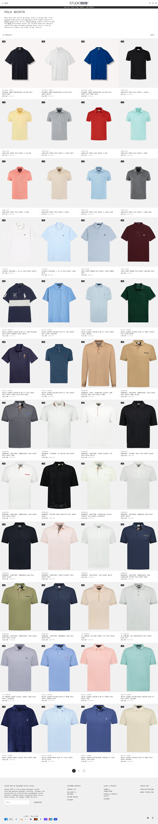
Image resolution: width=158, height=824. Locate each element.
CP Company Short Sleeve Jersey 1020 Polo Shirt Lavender (19, 697)
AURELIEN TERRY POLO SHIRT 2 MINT (134, 153)
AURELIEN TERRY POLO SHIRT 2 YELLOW (16, 153)
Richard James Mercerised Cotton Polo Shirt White (57, 93)
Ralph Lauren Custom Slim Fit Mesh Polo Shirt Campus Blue (58, 697)
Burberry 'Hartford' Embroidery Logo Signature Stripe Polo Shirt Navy (135, 576)
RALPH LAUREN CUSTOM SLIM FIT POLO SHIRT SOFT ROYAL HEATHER (58, 333)
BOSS (9, 23)
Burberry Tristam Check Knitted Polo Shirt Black (59, 515)
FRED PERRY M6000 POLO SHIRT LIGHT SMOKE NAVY (97, 272)
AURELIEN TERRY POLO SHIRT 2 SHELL (55, 212)
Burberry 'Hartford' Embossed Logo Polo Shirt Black (18, 576)
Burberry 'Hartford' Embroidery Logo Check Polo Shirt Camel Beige (138, 393)
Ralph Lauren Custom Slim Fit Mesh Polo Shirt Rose (97, 697)
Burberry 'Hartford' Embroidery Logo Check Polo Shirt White (19, 515)
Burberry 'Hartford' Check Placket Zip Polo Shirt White (96, 454)
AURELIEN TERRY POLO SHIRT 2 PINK (15, 212)
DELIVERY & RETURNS (71, 793)
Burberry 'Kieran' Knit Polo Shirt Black (137, 453)
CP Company (85, 634)
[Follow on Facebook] (148, 818)
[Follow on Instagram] (153, 818)
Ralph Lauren (9, 21)
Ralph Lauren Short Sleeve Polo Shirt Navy (19, 757)
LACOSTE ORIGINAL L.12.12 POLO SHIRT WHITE (19, 271)
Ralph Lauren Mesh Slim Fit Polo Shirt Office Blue (57, 758)
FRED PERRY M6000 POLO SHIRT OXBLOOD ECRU (137, 271)
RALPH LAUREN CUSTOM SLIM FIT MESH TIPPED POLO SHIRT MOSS (137, 333)
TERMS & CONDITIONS (108, 790)
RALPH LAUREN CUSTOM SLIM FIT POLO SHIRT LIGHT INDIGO (97, 333)
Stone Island (31, 21)
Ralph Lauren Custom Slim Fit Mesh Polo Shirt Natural (137, 758)
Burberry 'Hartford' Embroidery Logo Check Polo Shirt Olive (19, 637)
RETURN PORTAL (72, 797)
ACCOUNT (70, 800)
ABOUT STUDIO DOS (147, 792)
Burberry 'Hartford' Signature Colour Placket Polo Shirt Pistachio (96, 515)
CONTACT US (71, 789)
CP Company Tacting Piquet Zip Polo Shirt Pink (98, 637)
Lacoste (7, 20)
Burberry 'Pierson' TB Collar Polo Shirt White (58, 454)
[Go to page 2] (84, 771)
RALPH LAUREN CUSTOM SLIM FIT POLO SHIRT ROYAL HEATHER (58, 393)
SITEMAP (107, 799)
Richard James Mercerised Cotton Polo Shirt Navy (17, 93)
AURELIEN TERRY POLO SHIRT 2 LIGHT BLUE (97, 212)
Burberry (84, 391)
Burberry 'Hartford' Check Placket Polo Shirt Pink (58, 576)
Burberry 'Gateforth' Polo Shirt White (96, 575)
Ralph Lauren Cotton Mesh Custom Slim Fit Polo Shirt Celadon (137, 697)
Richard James (7, 90)
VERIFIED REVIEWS (147, 789)
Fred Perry (29, 20)
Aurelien (124, 90)
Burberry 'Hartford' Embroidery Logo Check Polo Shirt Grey (19, 454)
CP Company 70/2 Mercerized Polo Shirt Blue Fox (136, 637)
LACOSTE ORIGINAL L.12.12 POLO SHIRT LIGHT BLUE (59, 272)
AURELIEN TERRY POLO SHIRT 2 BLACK (134, 92)
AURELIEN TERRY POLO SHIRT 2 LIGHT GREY (58, 153)
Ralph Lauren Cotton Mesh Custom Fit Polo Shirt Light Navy (98, 758)
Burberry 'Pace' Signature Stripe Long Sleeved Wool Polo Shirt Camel (96, 393)
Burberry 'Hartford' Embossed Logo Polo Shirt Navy (58, 637)
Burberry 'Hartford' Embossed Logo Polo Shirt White (137, 515)
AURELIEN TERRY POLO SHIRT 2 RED (94, 153)
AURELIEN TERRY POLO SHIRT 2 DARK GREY (136, 212)
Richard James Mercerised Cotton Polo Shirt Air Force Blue (96, 93)
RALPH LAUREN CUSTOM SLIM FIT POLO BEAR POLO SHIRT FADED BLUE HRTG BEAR (18, 393)
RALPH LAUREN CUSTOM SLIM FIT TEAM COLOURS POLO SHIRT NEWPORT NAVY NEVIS (19, 333)
